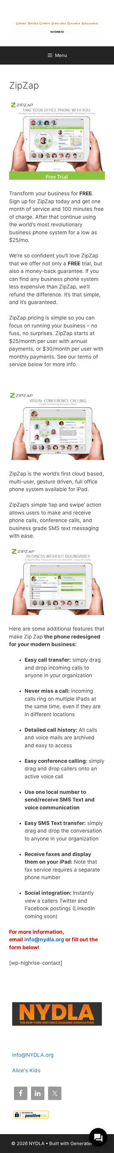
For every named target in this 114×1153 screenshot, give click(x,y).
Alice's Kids (26, 1070)
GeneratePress (87, 1143)
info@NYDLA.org (33, 1055)
